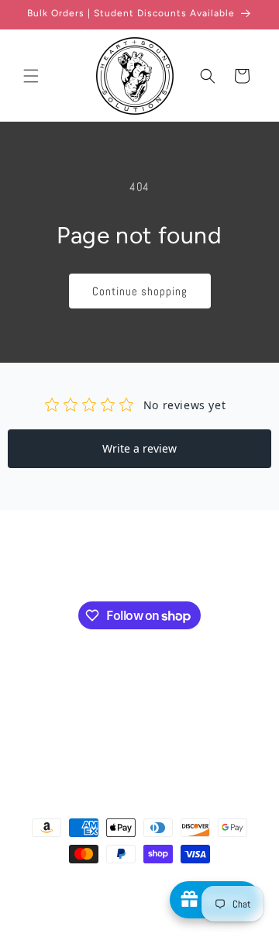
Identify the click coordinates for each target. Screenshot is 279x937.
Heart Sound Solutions (134, 882)
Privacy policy (154, 901)
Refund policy (90, 901)
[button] (31, 76)
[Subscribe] (208, 560)
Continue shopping (140, 291)
